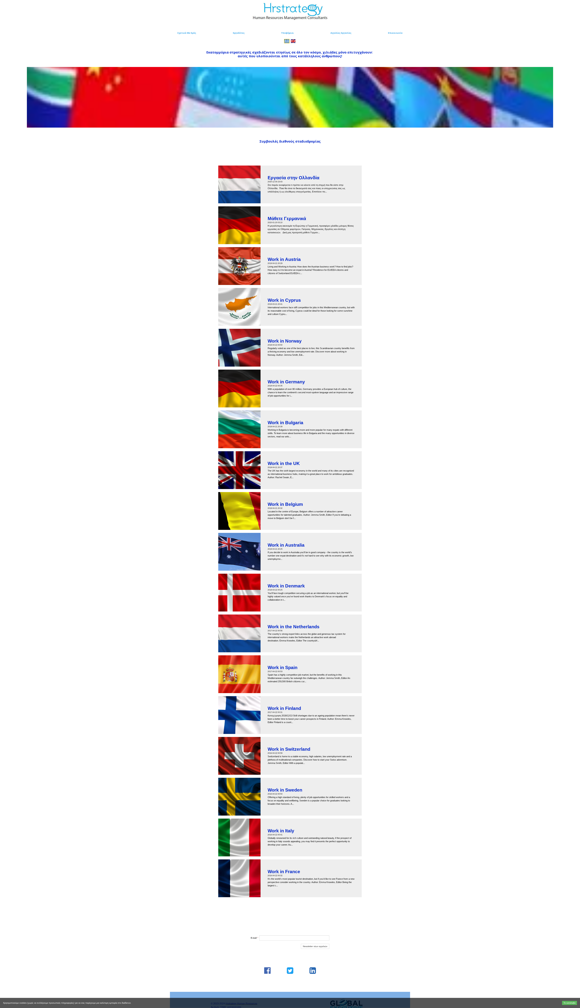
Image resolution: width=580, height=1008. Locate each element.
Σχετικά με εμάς (186, 32)
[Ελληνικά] (287, 40)
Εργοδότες (239, 32)
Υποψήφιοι (287, 32)
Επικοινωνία (395, 32)
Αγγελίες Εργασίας (340, 32)
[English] (293, 40)
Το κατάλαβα (569, 1003)
